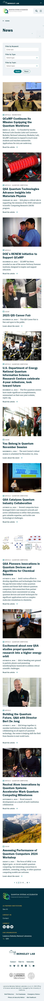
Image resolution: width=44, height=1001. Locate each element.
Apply (17, 71)
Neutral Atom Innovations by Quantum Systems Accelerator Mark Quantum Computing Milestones (21, 790)
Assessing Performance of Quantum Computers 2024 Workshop (20, 853)
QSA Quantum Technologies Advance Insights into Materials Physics (21, 192)
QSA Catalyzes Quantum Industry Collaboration (18, 501)
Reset (26, 71)
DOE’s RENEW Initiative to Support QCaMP (20, 255)
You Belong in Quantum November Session (18, 445)
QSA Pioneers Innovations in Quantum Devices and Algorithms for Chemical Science (21, 569)
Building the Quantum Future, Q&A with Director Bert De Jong (20, 717)
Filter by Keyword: (12, 46)
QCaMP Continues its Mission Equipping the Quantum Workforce (17, 122)
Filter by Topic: (10, 63)
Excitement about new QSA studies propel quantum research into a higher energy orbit (22, 651)
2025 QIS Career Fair (17, 315)
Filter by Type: (10, 54)
